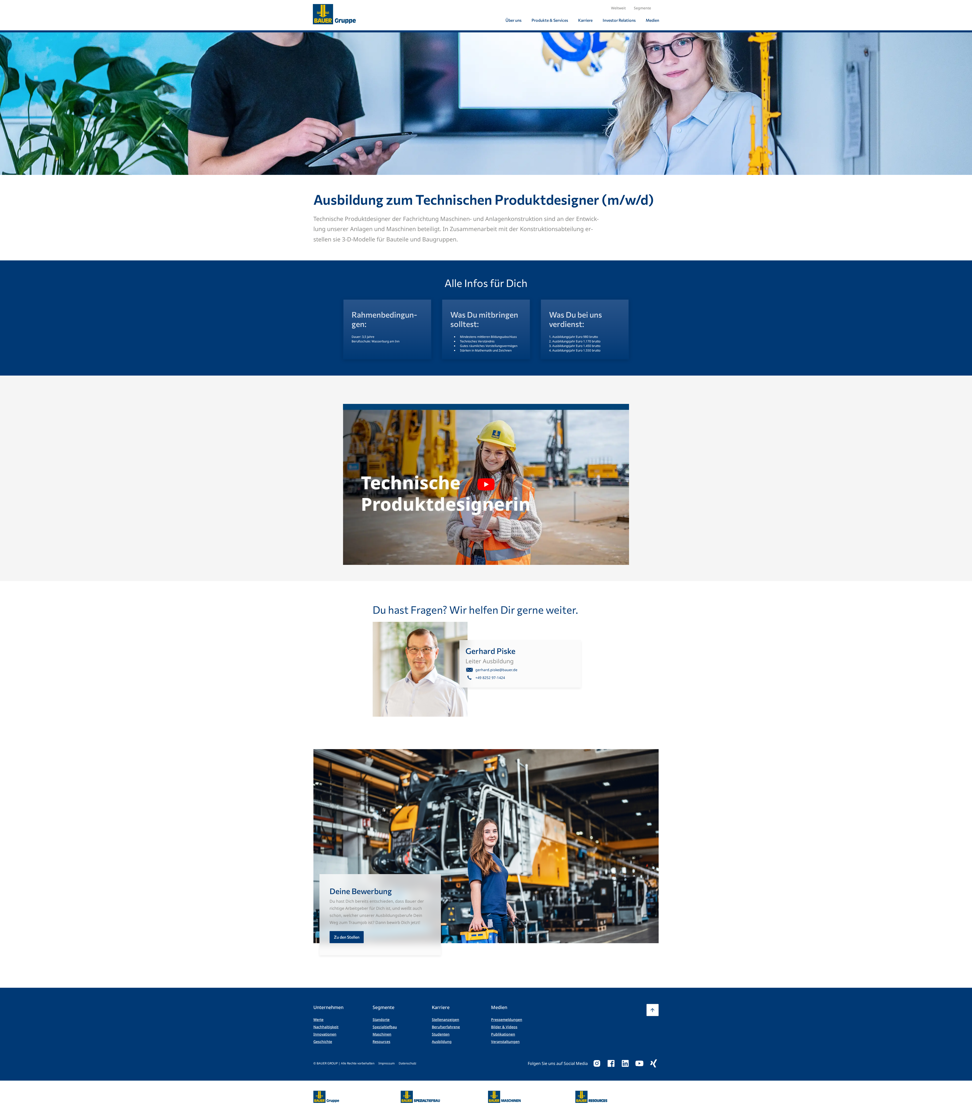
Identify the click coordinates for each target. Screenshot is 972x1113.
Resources (381, 1041)
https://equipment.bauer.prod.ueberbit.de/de (504, 1094)
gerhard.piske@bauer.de (496, 669)
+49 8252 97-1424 (490, 677)
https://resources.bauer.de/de (591, 1094)
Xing (654, 1063)
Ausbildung (442, 1041)
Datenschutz (407, 1063)
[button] (652, 1010)
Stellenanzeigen (445, 1019)
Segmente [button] (642, 8)
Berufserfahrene (446, 1026)
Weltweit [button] (618, 8)
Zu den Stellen (346, 937)
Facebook (611, 1063)
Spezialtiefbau (385, 1026)
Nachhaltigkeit (325, 1026)
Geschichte (322, 1041)
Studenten (441, 1034)
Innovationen (324, 1034)
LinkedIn (625, 1063)
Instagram (597, 1063)
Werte (318, 1019)
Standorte (381, 1019)
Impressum (386, 1063)
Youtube (639, 1063)
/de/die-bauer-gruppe (320, 1097)
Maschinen (382, 1034)
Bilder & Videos (504, 1026)
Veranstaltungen (505, 1041)
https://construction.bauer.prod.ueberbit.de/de (420, 1094)
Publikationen (503, 1034)
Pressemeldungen (506, 1019)
